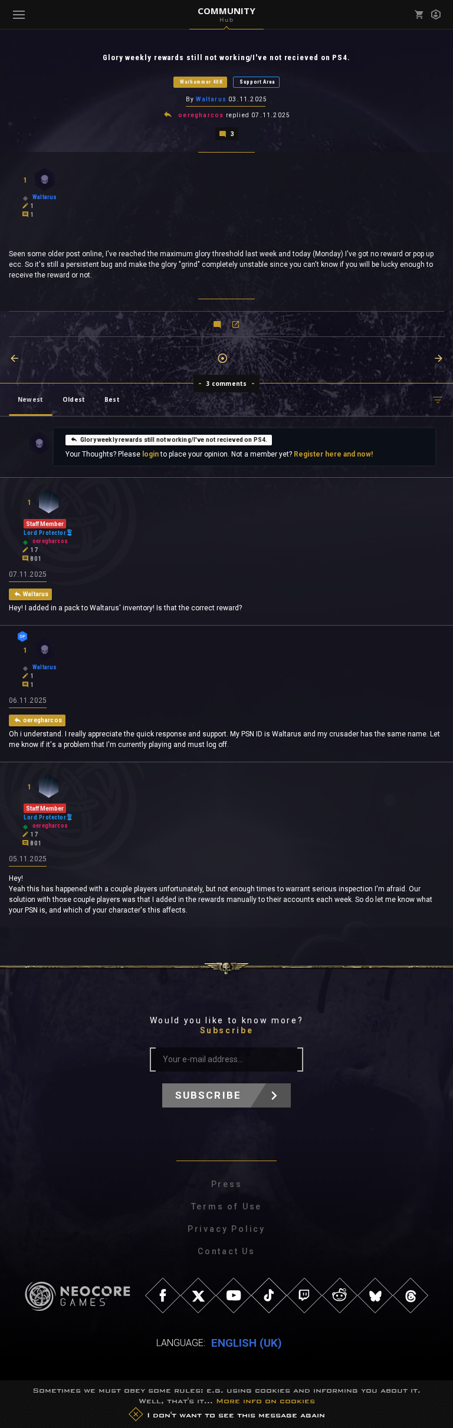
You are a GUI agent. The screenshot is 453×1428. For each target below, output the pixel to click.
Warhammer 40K (201, 82)
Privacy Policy (226, 1229)
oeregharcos (201, 115)
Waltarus (211, 99)
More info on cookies (265, 1401)
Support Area (257, 82)
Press (226, 1184)
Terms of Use (226, 1206)
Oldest (74, 399)
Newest (30, 399)
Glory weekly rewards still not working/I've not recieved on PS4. (174, 440)
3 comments (226, 383)
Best (112, 399)
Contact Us (226, 1251)
